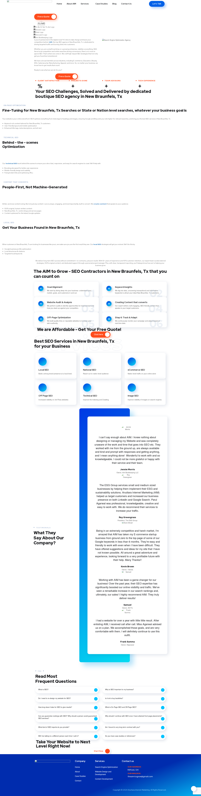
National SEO (89, 369)
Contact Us (126, 4)
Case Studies (101, 4)
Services (85, 4)
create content (100, 204)
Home (59, 4)
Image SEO (133, 395)
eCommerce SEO (136, 369)
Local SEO (44, 369)
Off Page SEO (46, 395)
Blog (114, 4)
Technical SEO (90, 395)
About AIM (71, 4)
